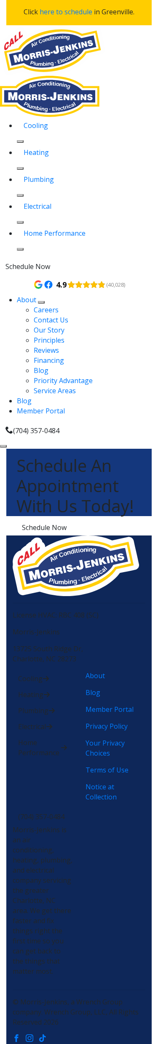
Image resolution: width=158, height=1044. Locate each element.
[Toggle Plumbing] (20, 195)
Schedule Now (27, 266)
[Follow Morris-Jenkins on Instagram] (32, 1039)
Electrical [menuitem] (37, 206)
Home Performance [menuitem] (55, 233)
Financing (49, 360)
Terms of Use (107, 770)
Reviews (46, 350)
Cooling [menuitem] (36, 125)
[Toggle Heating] (20, 168)
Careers (46, 309)
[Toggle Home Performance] (20, 249)
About (27, 299)
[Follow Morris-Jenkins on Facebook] (19, 1039)
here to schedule (66, 11)
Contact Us (51, 320)
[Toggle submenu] (41, 302)
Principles (49, 340)
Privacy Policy (107, 726)
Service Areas (55, 390)
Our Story (49, 330)
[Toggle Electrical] (20, 222)
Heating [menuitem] (36, 152)
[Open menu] (3, 446)
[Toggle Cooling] (20, 141)
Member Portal (41, 410)
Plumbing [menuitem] (39, 179)
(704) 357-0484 (36, 430)
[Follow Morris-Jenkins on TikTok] (44, 1039)
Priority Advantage (63, 380)
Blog (41, 370)
